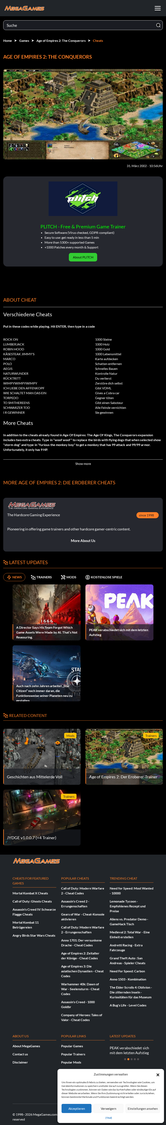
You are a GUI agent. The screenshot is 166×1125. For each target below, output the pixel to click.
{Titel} (108, 1117)
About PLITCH (83, 257)
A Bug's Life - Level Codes (128, 1005)
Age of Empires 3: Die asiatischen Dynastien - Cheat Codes (82, 971)
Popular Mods (71, 1062)
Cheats (98, 40)
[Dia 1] (125, 1059)
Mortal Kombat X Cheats (30, 893)
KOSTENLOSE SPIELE (106, 577)
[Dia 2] (128, 1059)
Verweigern (108, 1108)
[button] (158, 1074)
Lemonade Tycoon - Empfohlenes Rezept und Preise (128, 906)
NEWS (17, 577)
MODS (71, 577)
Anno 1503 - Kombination (128, 979)
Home (7, 40)
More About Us (83, 540)
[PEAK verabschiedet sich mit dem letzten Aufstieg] (119, 612)
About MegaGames (26, 1046)
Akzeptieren (76, 1108)
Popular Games (72, 1046)
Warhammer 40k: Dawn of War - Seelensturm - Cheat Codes (80, 989)
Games (24, 40)
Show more (83, 463)
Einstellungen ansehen (143, 1108)
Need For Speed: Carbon (127, 971)
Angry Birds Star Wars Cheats (34, 935)
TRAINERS (44, 577)
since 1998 (146, 515)
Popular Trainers (73, 1054)
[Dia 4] (135, 1059)
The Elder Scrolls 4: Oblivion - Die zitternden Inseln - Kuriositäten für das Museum (131, 992)
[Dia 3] (132, 1059)
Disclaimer (20, 1062)
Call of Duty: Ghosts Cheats (32, 901)
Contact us (20, 1054)
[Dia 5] (138, 1059)
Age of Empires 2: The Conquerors (61, 40)
